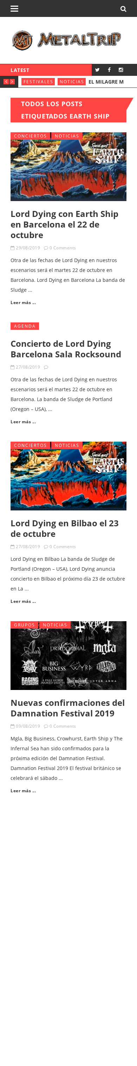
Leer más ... (23, 302)
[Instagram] (120, 69)
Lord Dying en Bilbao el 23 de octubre (65, 528)
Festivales (38, 82)
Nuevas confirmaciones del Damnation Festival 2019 (68, 708)
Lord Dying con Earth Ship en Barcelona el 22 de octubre (64, 224)
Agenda (25, 326)
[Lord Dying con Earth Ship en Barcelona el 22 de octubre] (68, 166)
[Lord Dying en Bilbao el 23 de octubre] (68, 476)
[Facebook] (109, 69)
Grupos (24, 625)
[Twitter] (97, 69)
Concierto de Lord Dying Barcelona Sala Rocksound (66, 349)
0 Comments (63, 248)
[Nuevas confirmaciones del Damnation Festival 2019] (68, 655)
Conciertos (30, 136)
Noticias (72, 82)
